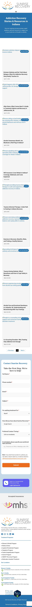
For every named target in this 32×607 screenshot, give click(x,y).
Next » (23, 350)
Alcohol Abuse (25, 119)
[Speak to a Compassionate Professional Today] (6, 483)
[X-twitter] (8, 534)
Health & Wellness (24, 218)
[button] (2, 504)
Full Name (6, 374)
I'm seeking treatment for (10, 410)
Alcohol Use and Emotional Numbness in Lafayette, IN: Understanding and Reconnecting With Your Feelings (15, 307)
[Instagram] (5, 534)
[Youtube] (13, 534)
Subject (5, 401)
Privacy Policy (22, 604)
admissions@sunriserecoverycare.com (14, 458)
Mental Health (25, 318)
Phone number (7, 382)
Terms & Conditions (11, 604)
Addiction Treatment (23, 85)
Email (4, 391)
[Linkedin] (10, 534)
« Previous (10, 350)
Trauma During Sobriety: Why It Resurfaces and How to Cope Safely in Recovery (15, 273)
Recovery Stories (24, 51)
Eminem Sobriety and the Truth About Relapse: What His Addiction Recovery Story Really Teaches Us (15, 74)
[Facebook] (2, 534)
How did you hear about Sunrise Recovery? (16, 421)
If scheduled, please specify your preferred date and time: (15, 442)
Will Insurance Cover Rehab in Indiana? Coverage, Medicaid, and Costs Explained (16, 175)
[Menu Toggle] (16, 11)
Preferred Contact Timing (10, 431)
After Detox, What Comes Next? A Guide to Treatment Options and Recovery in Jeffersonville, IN (16, 108)
